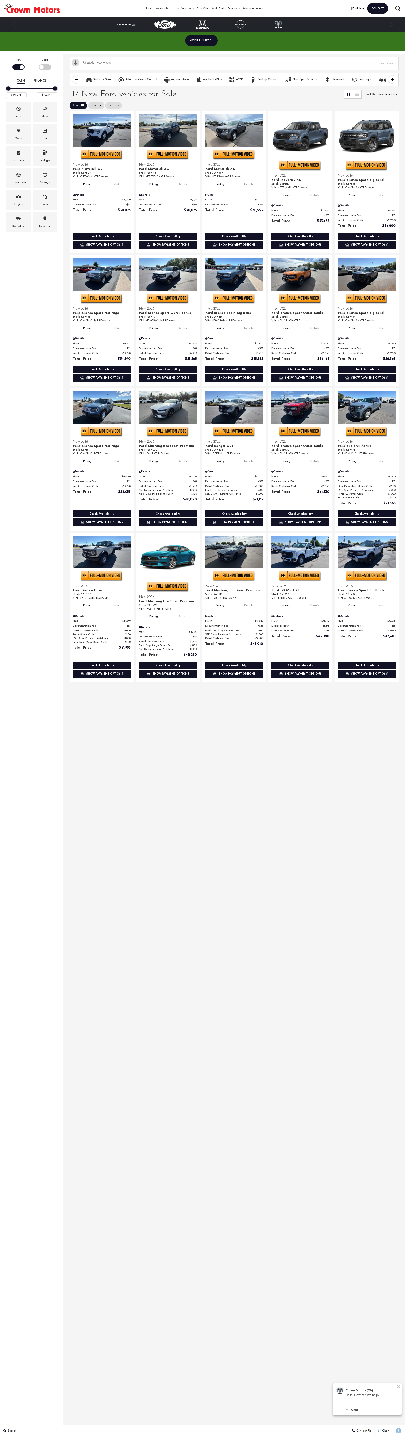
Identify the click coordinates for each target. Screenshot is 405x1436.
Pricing (87, 184)
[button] (397, 8)
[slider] (8, 88)
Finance (232, 8)
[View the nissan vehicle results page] (202, 24)
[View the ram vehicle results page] (240, 24)
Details (116, 184)
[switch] (18, 64)
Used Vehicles (183, 8)
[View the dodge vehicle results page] (278, 24)
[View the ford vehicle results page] (126, 24)
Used (45, 60)
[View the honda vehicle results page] (165, 24)
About (259, 8)
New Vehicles (161, 8)
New (18, 60)
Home (148, 8)
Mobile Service (201, 40)
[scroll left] (76, 79)
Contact (377, 8)
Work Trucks (219, 8)
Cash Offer (202, 8)
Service (246, 8)
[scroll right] (392, 79)
